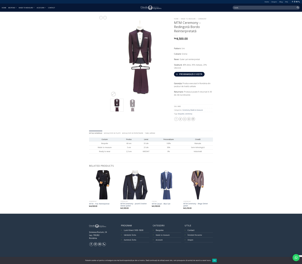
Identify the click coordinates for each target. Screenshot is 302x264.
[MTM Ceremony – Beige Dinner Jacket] (197, 184)
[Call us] (299, 2)
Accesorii (40, 8)
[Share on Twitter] (180, 119)
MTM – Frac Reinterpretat (99, 204)
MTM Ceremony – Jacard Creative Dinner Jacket (133, 205)
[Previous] (114, 57)
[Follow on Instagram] (294, 2)
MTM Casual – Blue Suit (161, 204)
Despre (274, 2)
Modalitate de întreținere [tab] (132, 133)
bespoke (181, 114)
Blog (281, 2)
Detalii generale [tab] (95, 133)
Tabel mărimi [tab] (150, 133)
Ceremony (202, 19)
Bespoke (11, 8)
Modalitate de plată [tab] (112, 133)
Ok (214, 260)
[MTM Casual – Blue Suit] (166, 184)
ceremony (188, 114)
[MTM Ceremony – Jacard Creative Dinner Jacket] (135, 184)
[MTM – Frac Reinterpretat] (103, 184)
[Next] (166, 57)
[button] (296, 257)
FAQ (286, 2)
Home (267, 2)
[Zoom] (113, 94)
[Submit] (298, 8)
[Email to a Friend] (185, 119)
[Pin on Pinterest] (189, 119)
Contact (51, 8)
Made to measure (26, 8)
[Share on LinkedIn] (193, 119)
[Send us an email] (297, 2)
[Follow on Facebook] (292, 2)
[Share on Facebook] (176, 119)
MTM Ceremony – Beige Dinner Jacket (195, 205)
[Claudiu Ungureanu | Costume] (151, 8)
